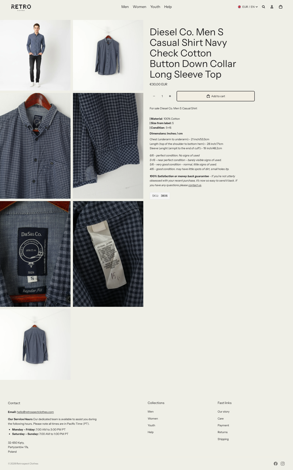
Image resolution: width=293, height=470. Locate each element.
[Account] (271, 6)
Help (150, 432)
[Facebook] (275, 463)
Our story (223, 411)
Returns (223, 432)
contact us (194, 185)
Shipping (223, 439)
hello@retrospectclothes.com (35, 412)
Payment (223, 425)
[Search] (263, 6)
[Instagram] (282, 463)
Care (221, 418)
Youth (151, 425)
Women (153, 418)
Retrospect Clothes (27, 463)
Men (150, 411)
